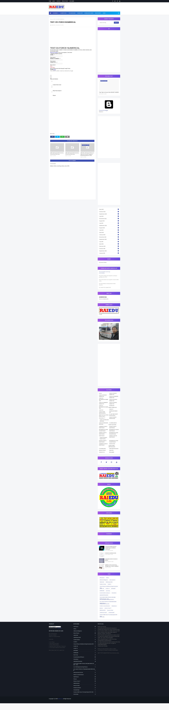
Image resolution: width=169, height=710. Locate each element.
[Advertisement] (96, 7)
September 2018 (109, 251)
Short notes (102, 616)
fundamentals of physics (105, 592)
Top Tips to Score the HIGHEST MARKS (109, 92)
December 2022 (108, 218)
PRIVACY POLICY (102, 450)
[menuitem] (50, 13)
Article (107, 577)
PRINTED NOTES (102, 610)
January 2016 (109, 253)
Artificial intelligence (104, 579)
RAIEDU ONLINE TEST (113, 407)
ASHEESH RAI (53, 25)
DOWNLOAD (111, 405)
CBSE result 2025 (109, 582)
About (53, 1)
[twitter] (115, 1)
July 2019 (109, 241)
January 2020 (109, 234)
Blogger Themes (92, 701)
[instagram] (117, 1)
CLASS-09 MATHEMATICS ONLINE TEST (103, 399)
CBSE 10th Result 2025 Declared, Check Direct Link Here (72, 153)
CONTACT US (102, 452)
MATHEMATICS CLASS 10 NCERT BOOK (103, 430)
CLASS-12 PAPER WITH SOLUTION (104, 420)
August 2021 (108, 221)
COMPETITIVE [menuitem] (63, 13)
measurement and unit (104, 603)
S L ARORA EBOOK (113, 423)
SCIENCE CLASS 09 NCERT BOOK (113, 436)
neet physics (114, 606)
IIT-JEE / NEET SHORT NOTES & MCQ (113, 414)
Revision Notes (110, 610)
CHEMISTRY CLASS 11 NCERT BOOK (103, 427)
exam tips (108, 590)
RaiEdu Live (60, 698)
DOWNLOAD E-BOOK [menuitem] (88, 13)
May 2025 (109, 209)
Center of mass (103, 584)
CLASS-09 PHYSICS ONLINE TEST (113, 400)
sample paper (111, 612)
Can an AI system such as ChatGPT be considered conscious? (110, 548)
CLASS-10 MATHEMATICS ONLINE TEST (103, 407)
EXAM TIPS (111, 450)
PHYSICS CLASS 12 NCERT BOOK (102, 441)
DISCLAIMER (111, 452)
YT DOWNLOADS (102, 448)
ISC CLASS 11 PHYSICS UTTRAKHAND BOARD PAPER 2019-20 (108, 602)
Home (50, 1)
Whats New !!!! (102, 418)
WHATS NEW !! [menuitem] (98, 13)
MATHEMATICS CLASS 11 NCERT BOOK (114, 430)
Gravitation (114, 592)
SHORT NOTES (112, 443)
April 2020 (109, 232)
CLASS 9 (109, 584)
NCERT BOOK (101, 435)
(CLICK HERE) (102, 273)
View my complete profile (103, 299)
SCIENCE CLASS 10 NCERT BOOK (102, 433)
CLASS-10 (111, 409)
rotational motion (103, 612)
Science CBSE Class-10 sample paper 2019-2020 (108, 615)
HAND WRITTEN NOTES (113, 448)
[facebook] (112, 1)
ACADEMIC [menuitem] (55, 13)
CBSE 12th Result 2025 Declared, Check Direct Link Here (57, 153)
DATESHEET (113, 588)
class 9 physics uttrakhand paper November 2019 (109, 586)
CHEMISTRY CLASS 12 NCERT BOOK (103, 444)
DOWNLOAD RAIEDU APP (113, 411)
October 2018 (109, 248)
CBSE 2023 (102, 582)
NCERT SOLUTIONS (112, 424)
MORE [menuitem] (104, 13)
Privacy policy (65, 1)
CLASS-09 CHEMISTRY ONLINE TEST (113, 397)
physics (101, 608)
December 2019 (109, 237)
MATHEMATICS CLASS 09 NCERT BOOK (113, 433)
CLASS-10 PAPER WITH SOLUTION (103, 423)
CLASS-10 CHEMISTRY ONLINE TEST (103, 403)
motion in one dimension (105, 606)
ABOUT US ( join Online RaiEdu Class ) (104, 415)
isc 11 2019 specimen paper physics (107, 599)
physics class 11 (108, 608)
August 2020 (109, 227)
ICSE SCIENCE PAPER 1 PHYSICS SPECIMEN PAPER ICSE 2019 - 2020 (107, 597)
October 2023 (108, 211)
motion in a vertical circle (110, 553)
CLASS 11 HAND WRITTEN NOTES (112, 446)
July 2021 (108, 223)
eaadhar (80, 701)
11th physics (102, 577)
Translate (59, 628)
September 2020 (109, 225)
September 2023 (109, 214)
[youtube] (119, 1)
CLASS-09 (101, 410)
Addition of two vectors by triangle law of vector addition (111, 565)
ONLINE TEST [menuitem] (80, 13)
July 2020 (109, 230)
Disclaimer (72, 1)
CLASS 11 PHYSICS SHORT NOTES (112, 418)
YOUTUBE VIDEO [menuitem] (72, 13)
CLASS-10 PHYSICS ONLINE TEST (113, 403)
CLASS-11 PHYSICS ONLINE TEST (113, 394)
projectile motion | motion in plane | (111, 559)
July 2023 (108, 216)
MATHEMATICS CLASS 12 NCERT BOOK (113, 441)
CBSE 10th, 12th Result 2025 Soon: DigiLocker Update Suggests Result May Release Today (87, 154)
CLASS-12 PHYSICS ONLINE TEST (103, 395)
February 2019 (109, 246)
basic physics (112, 579)
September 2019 (109, 239)
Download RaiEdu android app (104, 271)
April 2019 (108, 244)
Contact (59, 1)
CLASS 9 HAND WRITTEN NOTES (102, 412)
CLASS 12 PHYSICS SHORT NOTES (103, 438)
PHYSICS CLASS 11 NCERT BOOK (112, 427)
